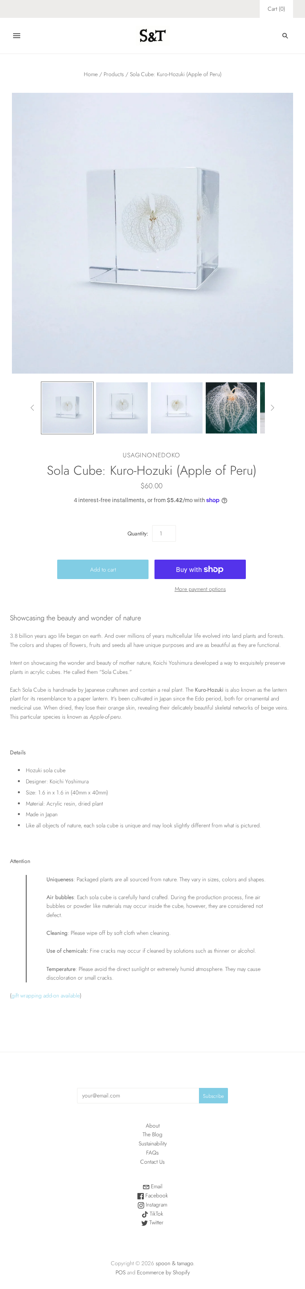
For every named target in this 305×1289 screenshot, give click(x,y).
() (276, 9)
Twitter (156, 1222)
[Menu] (16, 35)
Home (91, 74)
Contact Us (152, 1162)
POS (120, 1272)
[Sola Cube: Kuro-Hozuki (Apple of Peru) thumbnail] (67, 408)
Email (155, 1186)
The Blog (152, 1134)
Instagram (155, 1204)
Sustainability (153, 1143)
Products (114, 74)
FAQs (152, 1153)
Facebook (156, 1195)
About (153, 1126)
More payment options (200, 589)
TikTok (155, 1214)
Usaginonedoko (151, 455)
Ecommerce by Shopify (163, 1272)
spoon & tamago (174, 1263)
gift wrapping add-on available (46, 995)
